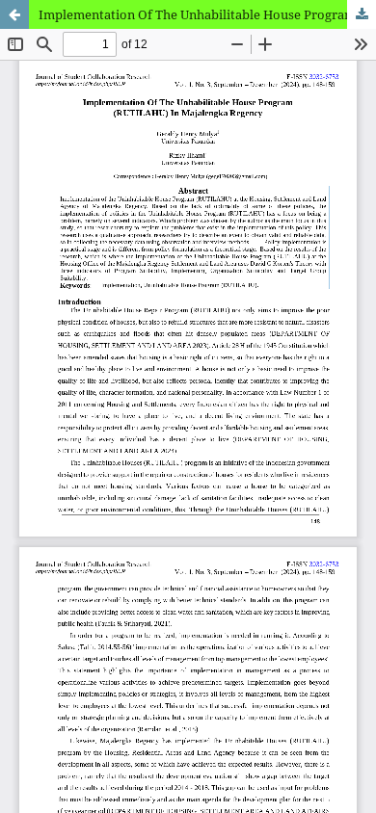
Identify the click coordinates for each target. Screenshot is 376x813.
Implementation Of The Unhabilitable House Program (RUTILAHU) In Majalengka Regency (207, 14)
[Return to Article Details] (14, 14)
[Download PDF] (361, 14)
